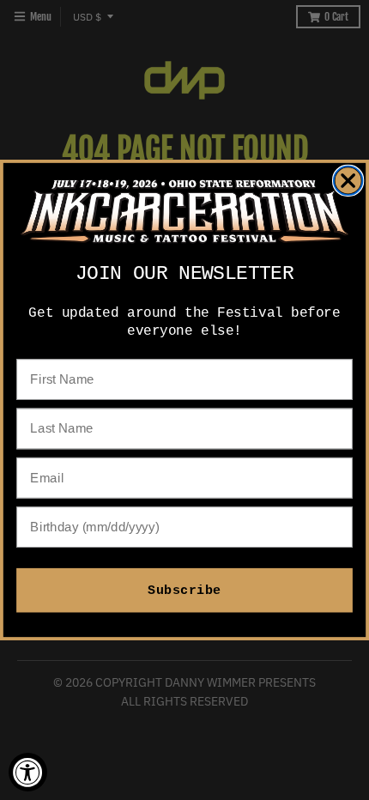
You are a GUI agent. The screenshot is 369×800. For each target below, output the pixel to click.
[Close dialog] (348, 181)
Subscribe (184, 590)
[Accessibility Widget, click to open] (28, 772)
